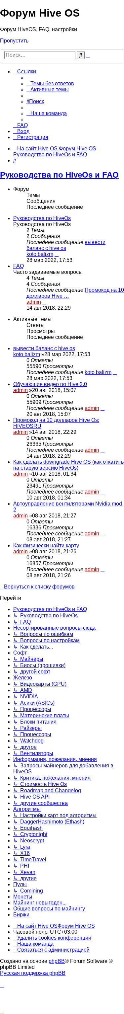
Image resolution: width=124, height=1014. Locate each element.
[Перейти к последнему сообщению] (115, 372)
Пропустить (14, 40)
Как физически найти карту (46, 545)
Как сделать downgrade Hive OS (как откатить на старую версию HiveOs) (68, 465)
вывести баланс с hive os (65, 245)
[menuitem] (50, 83)
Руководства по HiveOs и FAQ (59, 174)
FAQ (18, 266)
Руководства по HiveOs (42, 218)
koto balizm (39, 254)
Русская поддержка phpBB (32, 973)
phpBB (57, 961)
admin (33, 302)
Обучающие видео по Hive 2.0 (50, 384)
